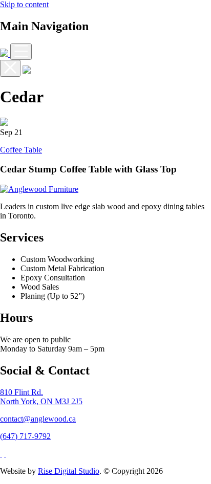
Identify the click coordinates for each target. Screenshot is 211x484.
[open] (21, 51)
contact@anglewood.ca (38, 418)
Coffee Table (21, 149)
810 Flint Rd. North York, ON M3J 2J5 (41, 397)
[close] (10, 68)
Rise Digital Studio (68, 471)
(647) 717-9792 (25, 436)
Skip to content (24, 4)
